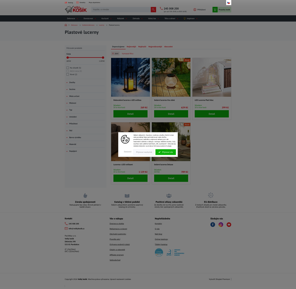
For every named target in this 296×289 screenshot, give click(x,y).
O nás (157, 229)
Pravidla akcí (115, 239)
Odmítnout (143, 152)
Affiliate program (117, 255)
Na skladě (75, 68)
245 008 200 (74, 224)
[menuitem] (73, 18)
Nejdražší (142, 47)
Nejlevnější (131, 47)
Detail (130, 113)
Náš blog (158, 234)
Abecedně (168, 47)
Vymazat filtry (127, 53)
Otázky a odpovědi (117, 250)
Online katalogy (161, 239)
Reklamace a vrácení (118, 229)
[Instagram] (221, 224)
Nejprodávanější (155, 47)
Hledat (153, 9)
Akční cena (75, 71)
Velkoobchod (115, 260)
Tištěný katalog (161, 244)
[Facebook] (212, 224)
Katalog (70, 2)
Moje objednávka (94, 2)
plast (116, 53)
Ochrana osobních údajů (120, 244)
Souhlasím (166, 152)
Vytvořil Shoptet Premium (219, 279)
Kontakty (82, 2)
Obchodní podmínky (118, 234)
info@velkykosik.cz (76, 228)
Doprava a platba (117, 224)
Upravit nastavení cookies (120, 279)
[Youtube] (229, 224)
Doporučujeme (118, 47)
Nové (73, 74)
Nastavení (127, 151)
